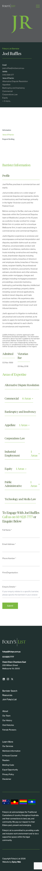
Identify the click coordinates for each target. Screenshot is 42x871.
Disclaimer (6, 779)
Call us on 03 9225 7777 (17, 517)
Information (6, 130)
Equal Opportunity (10, 769)
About (5, 711)
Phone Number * (9, 558)
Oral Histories (8, 725)
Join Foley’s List (9, 699)
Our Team (6, 715)
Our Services (7, 746)
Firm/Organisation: (10, 572)
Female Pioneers (9, 730)
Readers (5, 760)
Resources (7, 695)
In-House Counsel (9, 755)
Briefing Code (8, 765)
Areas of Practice (8, 135)
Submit (10, 606)
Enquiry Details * (9, 587)
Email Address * (9, 544)
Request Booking (8, 139)
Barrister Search (9, 691)
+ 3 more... (6, 101)
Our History (7, 720)
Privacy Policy (8, 774)
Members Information (11, 751)
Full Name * (7, 530)
